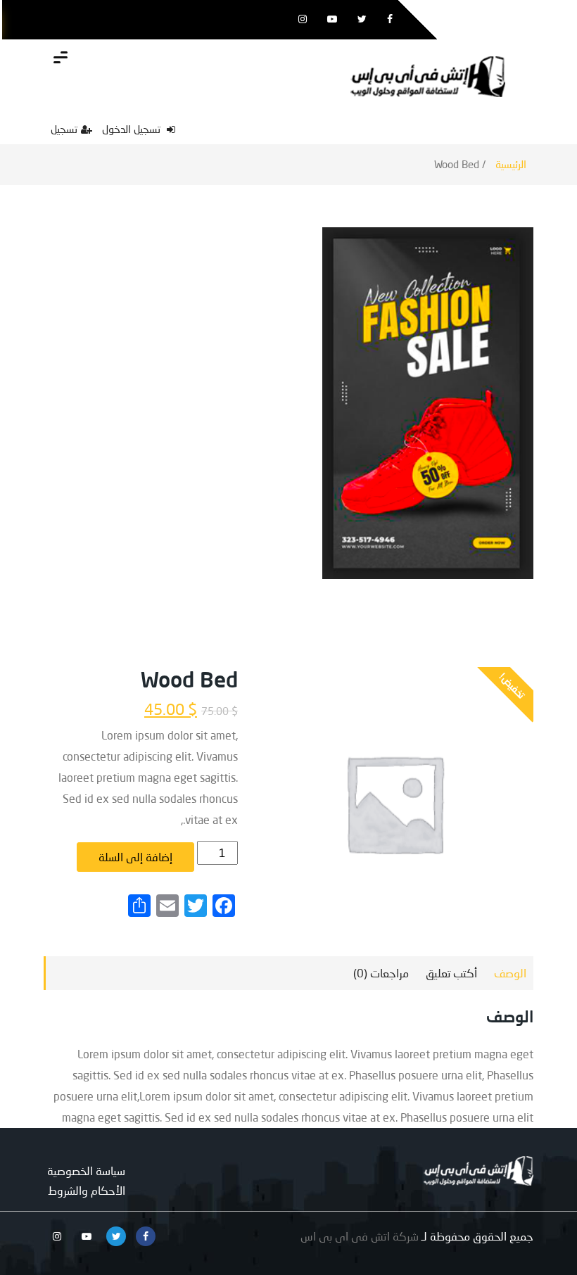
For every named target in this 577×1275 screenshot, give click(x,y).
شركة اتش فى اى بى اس (359, 1236)
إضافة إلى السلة (135, 856)
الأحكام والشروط (86, 1190)
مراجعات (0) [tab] (381, 972)
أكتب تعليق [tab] (451, 972)
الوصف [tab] (510, 972)
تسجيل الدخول (132, 128)
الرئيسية (510, 164)
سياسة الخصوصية (86, 1170)
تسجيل (64, 128)
